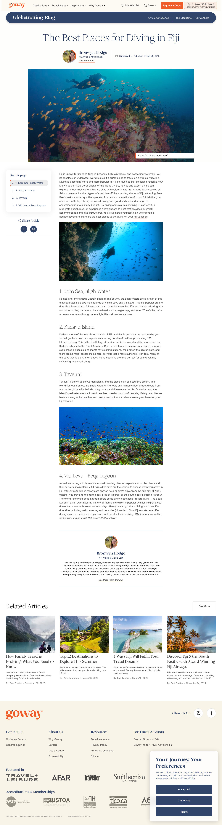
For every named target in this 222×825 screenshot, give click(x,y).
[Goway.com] (17, 5)
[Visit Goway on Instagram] (33, 229)
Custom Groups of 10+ (146, 739)
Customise (184, 800)
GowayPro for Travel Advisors (151, 744)
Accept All (184, 789)
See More (204, 606)
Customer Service (16, 739)
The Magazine (184, 17)
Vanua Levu (111, 302)
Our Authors (202, 17)
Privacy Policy (99, 744)
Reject (184, 811)
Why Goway (55, 739)
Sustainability (55, 756)
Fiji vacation (140, 216)
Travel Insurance (100, 739)
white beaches (84, 397)
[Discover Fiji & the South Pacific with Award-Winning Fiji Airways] (191, 634)
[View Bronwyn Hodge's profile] (69, 56)
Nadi (157, 490)
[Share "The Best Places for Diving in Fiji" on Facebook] (24, 229)
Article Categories (158, 17)
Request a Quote (171, 5)
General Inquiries (15, 744)
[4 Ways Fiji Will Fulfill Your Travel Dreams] (137, 634)
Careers (52, 744)
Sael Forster (16, 683)
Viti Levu (129, 302)
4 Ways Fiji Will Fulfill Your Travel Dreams (136, 659)
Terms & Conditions (102, 750)
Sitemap (95, 756)
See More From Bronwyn (111, 580)
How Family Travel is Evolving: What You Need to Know (30, 661)
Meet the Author (87, 60)
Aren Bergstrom (71, 678)
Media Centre (56, 750)
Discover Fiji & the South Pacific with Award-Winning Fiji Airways (191, 661)
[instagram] (198, 713)
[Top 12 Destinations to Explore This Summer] (84, 634)
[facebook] (211, 713)
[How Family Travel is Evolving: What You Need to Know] (30, 634)
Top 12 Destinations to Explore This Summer (79, 659)
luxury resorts (105, 397)
